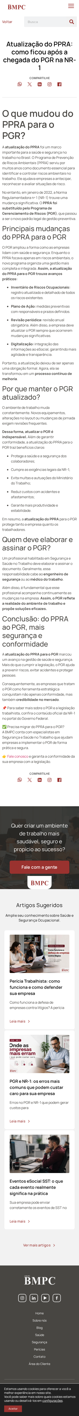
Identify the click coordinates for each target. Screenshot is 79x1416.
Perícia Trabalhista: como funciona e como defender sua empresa (36, 987)
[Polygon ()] (45, 1298)
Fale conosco (18, 756)
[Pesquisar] (71, 21)
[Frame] (34, 1298)
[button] (20, 84)
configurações (52, 1401)
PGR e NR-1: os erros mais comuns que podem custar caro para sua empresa (36, 1087)
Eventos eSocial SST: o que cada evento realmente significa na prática (36, 1187)
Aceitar (13, 1409)
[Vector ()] (22, 1298)
